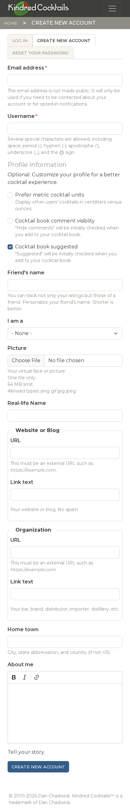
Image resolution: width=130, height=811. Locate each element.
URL (15, 440)
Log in (19, 40)
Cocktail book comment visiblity (55, 221)
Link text (21, 482)
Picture (17, 348)
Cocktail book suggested (46, 247)
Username (21, 116)
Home (10, 23)
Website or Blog (37, 430)
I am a (15, 321)
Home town (23, 629)
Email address (26, 68)
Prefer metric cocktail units (49, 195)
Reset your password (40, 52)
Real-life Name (27, 403)
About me (20, 665)
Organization (33, 530)
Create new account (64, 40)
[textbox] (65, 713)
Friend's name (26, 273)
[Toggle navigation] (112, 8)
